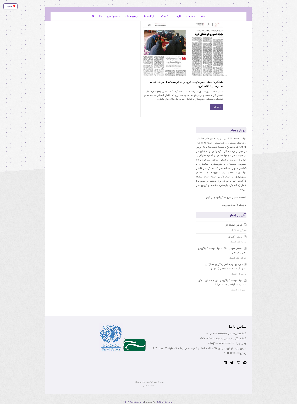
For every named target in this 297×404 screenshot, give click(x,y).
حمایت (9, 6)
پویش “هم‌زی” (235, 237)
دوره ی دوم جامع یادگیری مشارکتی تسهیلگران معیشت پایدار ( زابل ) (225, 266)
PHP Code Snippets (134, 402)
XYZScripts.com (164, 402)
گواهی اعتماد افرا (234, 225)
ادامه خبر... (216, 107)
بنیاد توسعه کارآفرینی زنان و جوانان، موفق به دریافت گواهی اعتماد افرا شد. (222, 282)
